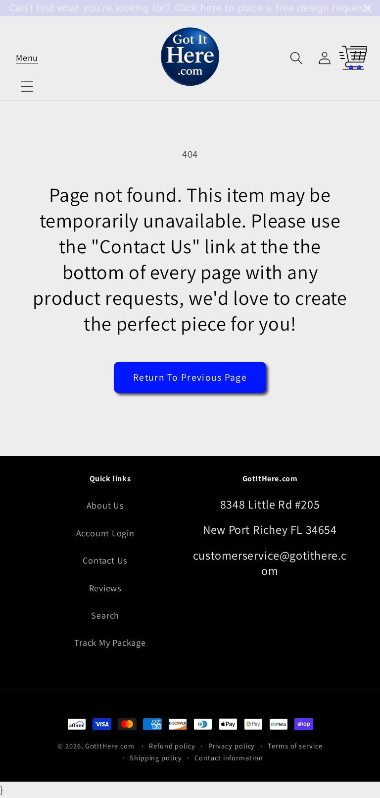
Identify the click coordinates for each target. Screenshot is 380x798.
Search (105, 615)
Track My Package (109, 642)
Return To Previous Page (190, 377)
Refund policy (172, 745)
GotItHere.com (110, 745)
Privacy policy (231, 745)
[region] (190, 8)
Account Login (105, 533)
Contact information (228, 757)
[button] (27, 58)
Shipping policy (156, 757)
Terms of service (295, 745)
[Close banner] (367, 8)
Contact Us (105, 560)
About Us (105, 505)
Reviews (105, 588)
